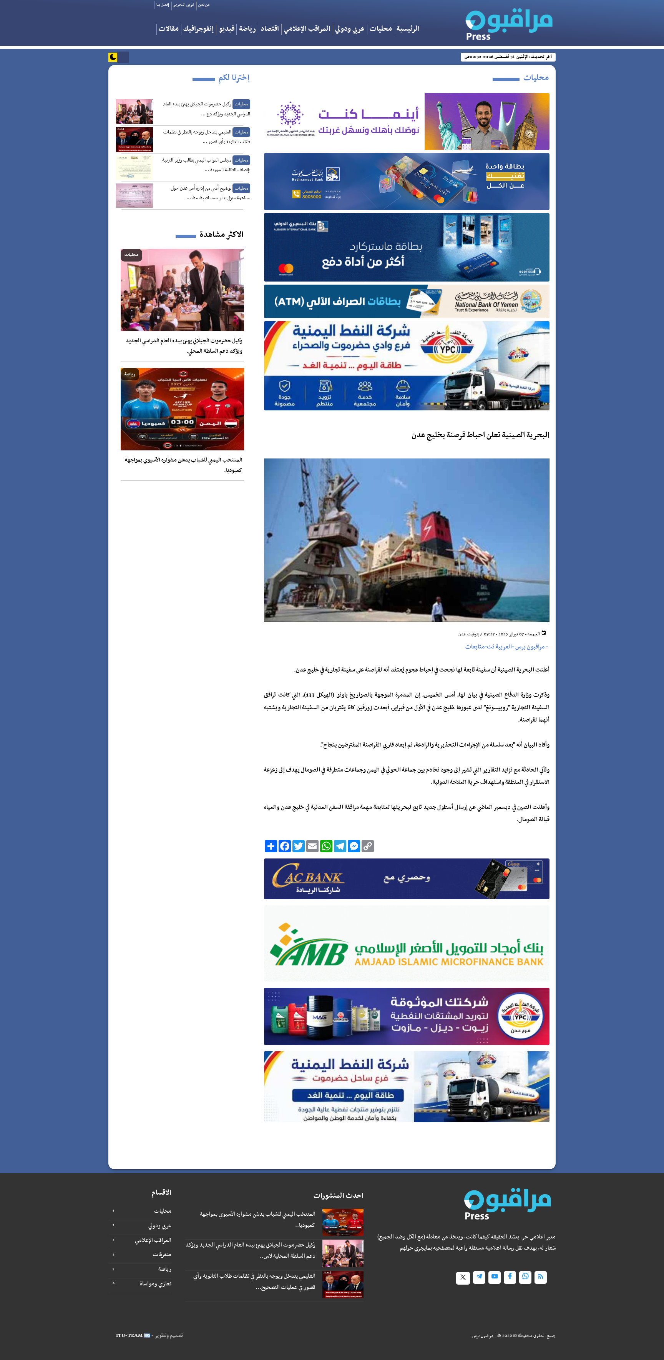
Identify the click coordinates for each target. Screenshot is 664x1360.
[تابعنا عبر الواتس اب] (525, 1277)
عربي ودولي (350, 29)
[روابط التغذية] (541, 1277)
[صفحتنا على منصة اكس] (463, 1278)
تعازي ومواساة (155, 1284)
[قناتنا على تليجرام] (479, 1277)
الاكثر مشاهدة (221, 235)
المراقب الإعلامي (307, 29)
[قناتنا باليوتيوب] (494, 1277)
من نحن (203, 5)
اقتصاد (270, 29)
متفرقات (162, 1255)
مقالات (169, 29)
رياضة (247, 29)
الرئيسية (408, 29)
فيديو (226, 29)
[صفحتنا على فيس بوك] (510, 1277)
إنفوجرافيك (198, 29)
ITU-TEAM (129, 1335)
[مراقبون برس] (507, 21)
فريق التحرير (183, 5)
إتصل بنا (162, 5)
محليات (381, 29)
